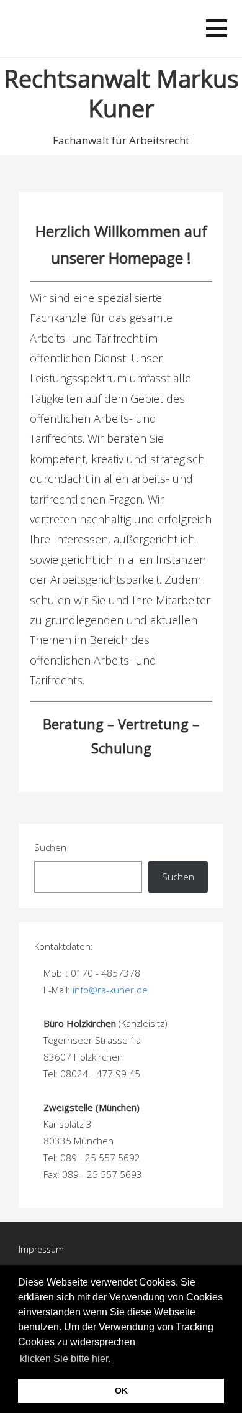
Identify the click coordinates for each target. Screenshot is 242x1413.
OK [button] (121, 1391)
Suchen (50, 847)
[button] (117, 1360)
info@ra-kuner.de (110, 989)
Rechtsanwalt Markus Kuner (121, 93)
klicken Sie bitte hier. (65, 1358)
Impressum (41, 1249)
